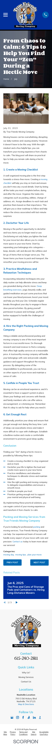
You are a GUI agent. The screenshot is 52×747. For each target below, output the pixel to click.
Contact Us (26, 681)
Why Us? (26, 672)
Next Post (39, 562)
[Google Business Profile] (12, 717)
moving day (8, 554)
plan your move (34, 554)
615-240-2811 (26, 658)
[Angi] (28, 717)
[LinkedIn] (34, 717)
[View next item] (17, 602)
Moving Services (26, 677)
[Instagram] (17, 717)
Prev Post (12, 562)
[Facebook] (23, 717)
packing (36, 527)
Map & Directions (26, 704)
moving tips (20, 554)
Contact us (18, 541)
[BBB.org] (40, 717)
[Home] (25, 15)
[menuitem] (5, 733)
